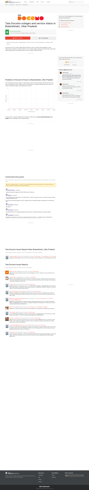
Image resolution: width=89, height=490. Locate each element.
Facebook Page (64, 24)
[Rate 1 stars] (66, 62)
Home (25, 1)
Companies (31, 1)
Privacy (42, 1)
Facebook (54, 477)
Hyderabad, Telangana (42, 307)
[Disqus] (30, 203)
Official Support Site (65, 26)
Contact (48, 1)
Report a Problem (18, 38)
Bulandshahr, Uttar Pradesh (49, 256)
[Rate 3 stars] (71, 62)
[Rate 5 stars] (75, 62)
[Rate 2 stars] (68, 62)
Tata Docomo (18, 4)
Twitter (53, 475)
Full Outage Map (44, 38)
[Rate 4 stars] (73, 62)
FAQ (37, 1)
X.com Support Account (66, 22)
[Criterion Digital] (44, 486)
